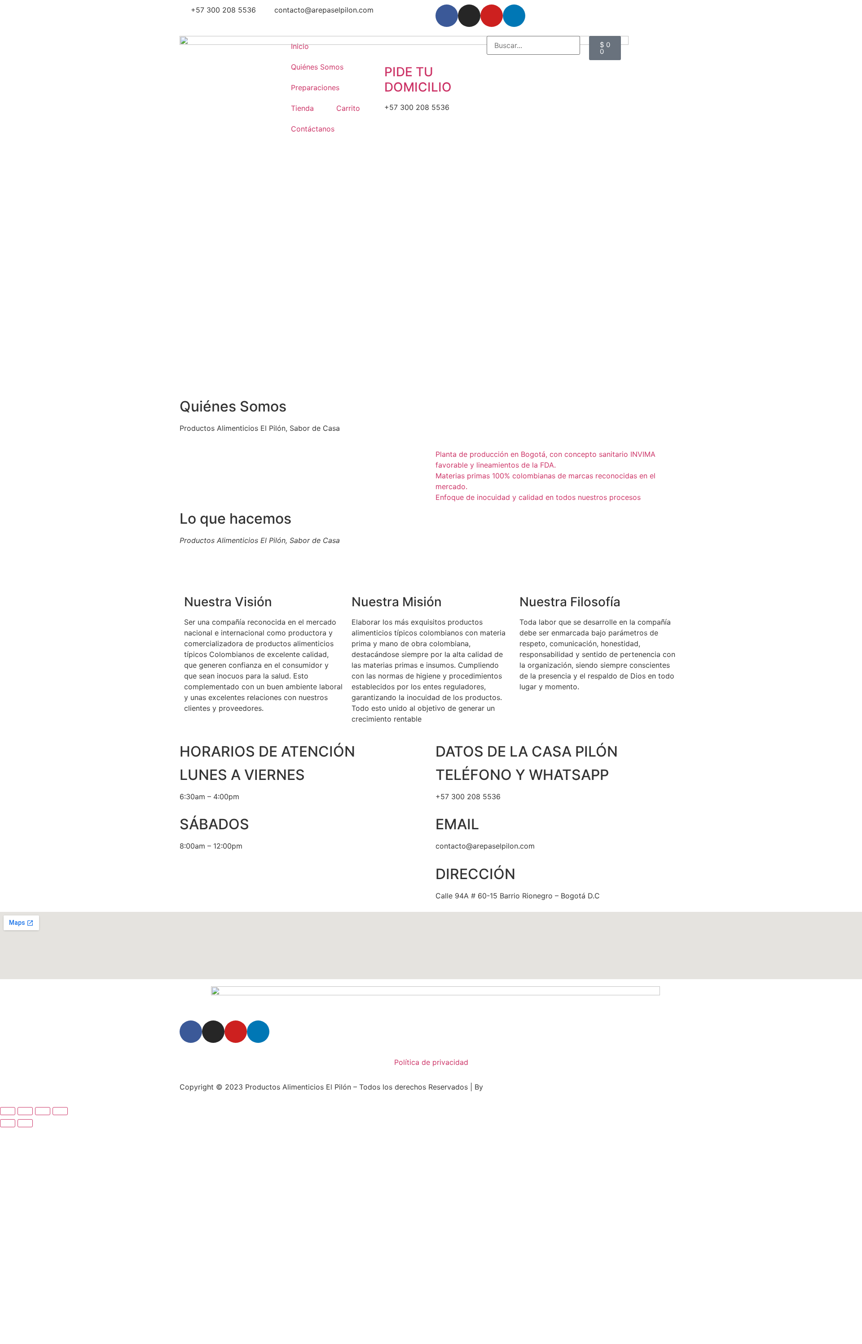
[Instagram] (469, 15)
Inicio (300, 46)
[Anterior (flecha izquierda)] (7, 1123)
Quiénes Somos (317, 66)
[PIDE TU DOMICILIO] (395, 47)
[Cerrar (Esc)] (60, 1111)
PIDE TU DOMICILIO (418, 79)
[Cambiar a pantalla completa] (25, 1111)
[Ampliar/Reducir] (7, 1111)
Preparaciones (315, 87)
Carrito (348, 108)
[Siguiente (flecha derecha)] (25, 1123)
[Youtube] (491, 15)
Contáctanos (312, 128)
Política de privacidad (431, 1062)
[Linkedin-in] (514, 15)
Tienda (302, 108)
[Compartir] (42, 1111)
